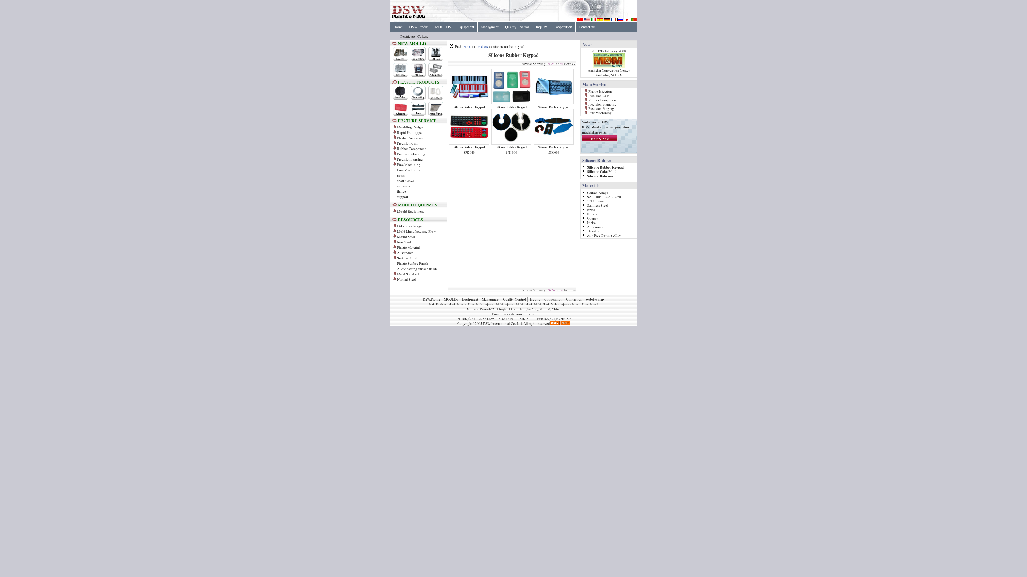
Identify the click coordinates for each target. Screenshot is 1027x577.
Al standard (405, 252)
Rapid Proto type (409, 132)
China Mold (475, 304)
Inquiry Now (600, 138)
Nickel (592, 222)
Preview (526, 63)
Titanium (593, 231)
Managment (490, 26)
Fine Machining (408, 169)
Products (482, 46)
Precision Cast (407, 143)
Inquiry (541, 26)
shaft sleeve (405, 180)
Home (398, 26)
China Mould (590, 304)
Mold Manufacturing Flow (416, 231)
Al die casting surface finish (417, 268)
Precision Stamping (411, 153)
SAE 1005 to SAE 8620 (604, 196)
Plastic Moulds (457, 304)
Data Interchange (409, 226)
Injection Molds (514, 304)
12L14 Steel (596, 201)
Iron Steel (404, 242)
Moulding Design (410, 127)
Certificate (407, 36)
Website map (594, 299)
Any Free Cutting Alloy (604, 235)
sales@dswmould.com (519, 313)
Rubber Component (411, 148)
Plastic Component (411, 137)
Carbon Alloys (597, 192)
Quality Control (517, 26)
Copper (592, 218)
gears (401, 175)
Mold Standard (408, 274)
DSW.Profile (418, 26)
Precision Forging (410, 159)
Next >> (570, 63)
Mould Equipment (410, 211)
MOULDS (443, 26)
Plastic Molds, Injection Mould (561, 304)
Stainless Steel (597, 205)
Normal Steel (406, 279)
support (402, 196)
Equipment (466, 26)
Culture (422, 36)
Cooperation (563, 26)
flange (401, 191)
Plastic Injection (600, 91)
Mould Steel (406, 236)
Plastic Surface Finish (412, 263)
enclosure (404, 186)
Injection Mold (493, 304)
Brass (591, 209)
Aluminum (595, 226)
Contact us (587, 26)
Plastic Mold (533, 304)
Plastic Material (408, 247)
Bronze (592, 214)
